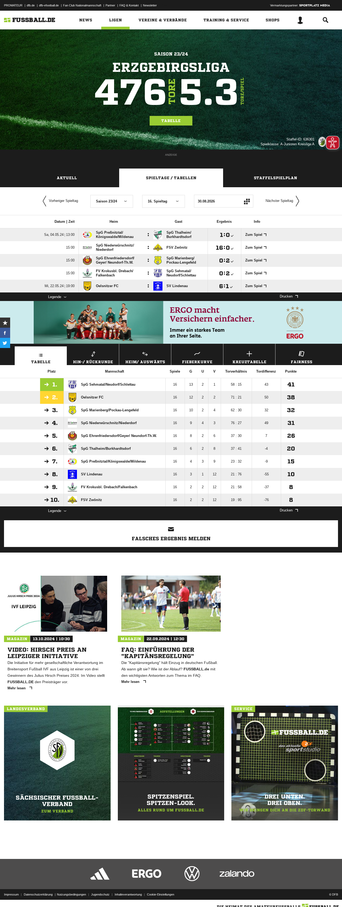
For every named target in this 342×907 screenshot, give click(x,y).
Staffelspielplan (275, 178)
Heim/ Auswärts (145, 362)
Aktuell (67, 178)
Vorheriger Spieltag (63, 201)
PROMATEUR (13, 5)
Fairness (301, 362)
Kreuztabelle (249, 362)
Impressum (11, 894)
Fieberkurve (197, 362)
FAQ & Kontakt (129, 5)
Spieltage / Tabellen (171, 178)
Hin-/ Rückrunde (93, 362)
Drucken (286, 296)
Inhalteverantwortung (128, 894)
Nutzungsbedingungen (71, 894)
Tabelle (171, 121)
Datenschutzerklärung (38, 894)
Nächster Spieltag (279, 201)
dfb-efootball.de (49, 5)
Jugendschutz (100, 894)
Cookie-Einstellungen (160, 894)
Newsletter (150, 5)
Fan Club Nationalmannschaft (82, 5)
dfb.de (31, 5)
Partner (110, 5)
